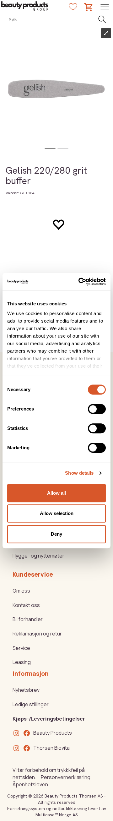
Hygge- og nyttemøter (38, 555)
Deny (56, 534)
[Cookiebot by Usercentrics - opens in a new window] (80, 282)
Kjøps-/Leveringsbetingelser (49, 718)
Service (21, 648)
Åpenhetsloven (30, 784)
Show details (79, 473)
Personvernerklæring (65, 777)
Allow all (56, 493)
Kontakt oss (26, 605)
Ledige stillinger (31, 704)
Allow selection (56, 513)
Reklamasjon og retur (37, 633)
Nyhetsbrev (26, 689)
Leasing (22, 662)
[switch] (97, 409)
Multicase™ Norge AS (56, 815)
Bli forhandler (28, 619)
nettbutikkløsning (69, 808)
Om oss (21, 590)
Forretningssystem (26, 808)
